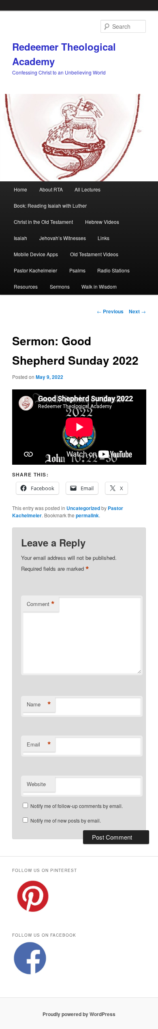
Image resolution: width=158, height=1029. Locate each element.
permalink (87, 515)
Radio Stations (113, 270)
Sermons (60, 286)
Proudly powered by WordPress (79, 1014)
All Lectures (87, 189)
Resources (26, 286)
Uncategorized (83, 508)
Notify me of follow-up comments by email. (76, 805)
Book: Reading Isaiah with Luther (50, 205)
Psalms (77, 270)
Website (36, 784)
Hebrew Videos (102, 221)
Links (103, 237)
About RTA (51, 189)
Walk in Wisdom (99, 286)
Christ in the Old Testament (43, 221)
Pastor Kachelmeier (35, 270)
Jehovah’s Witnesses (62, 237)
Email (39, 744)
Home (20, 189)
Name (39, 704)
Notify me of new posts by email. (65, 820)
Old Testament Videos (94, 254)
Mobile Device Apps (36, 254)
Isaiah (20, 237)
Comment (41, 603)
